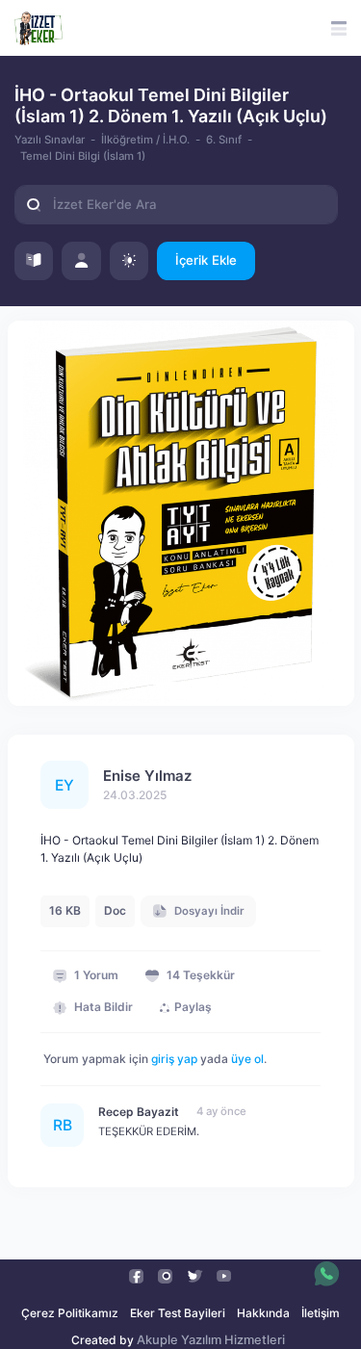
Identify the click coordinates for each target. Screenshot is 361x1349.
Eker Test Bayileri (177, 1313)
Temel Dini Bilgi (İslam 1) (82, 156)
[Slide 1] (163, 683)
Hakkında (263, 1313)
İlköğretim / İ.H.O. (145, 139)
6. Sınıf (224, 139)
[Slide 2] (198, 683)
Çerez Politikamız (69, 1313)
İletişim (320, 1313)
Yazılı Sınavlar (49, 139)
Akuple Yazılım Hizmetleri (211, 1340)
